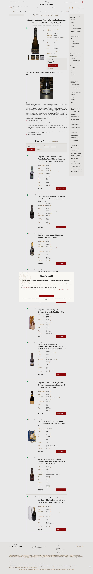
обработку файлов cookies (63, 289)
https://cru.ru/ (26, 287)
